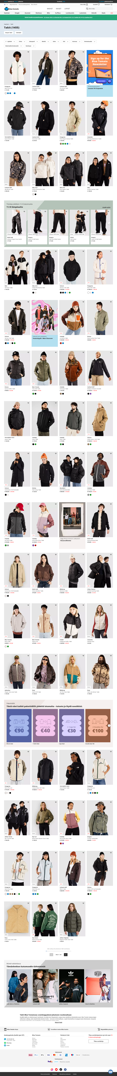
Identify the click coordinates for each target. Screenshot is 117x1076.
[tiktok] (61, 1069)
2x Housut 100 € (48, 17)
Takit (12, 24)
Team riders (35, 1042)
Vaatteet (7, 13)
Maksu (61, 1041)
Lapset (67, 9)
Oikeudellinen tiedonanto (65, 1074)
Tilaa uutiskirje (98, 1041)
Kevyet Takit (8, 32)
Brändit (94, 13)
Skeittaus (39, 13)
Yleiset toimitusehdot (45, 1074)
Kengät (17, 13)
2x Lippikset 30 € (87, 17)
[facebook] (65, 1069)
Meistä (33, 1038)
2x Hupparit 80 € (67, 17)
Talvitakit (18, 32)
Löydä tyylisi (106, 207)
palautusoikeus (106, 1)
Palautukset (63, 1044)
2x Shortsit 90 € (57, 17)
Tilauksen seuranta (64, 1046)
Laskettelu (83, 13)
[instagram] (52, 1069)
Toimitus (62, 1042)
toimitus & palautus (13, 1)
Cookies (75, 1074)
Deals (103, 13)
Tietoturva (54, 1074)
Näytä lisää (58, 1022)
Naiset (58, 9)
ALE (112, 13)
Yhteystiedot (63, 1039)
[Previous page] (51, 954)
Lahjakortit (62, 1045)
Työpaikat (34, 1041)
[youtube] (56, 1069)
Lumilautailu (70, 13)
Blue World (34, 4)
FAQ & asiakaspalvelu (24, 4)
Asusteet (27, 13)
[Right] (109, 223)
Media (33, 1045)
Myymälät (34, 1039)
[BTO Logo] (21, 9)
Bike (48, 13)
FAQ (61, 1038)
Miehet (50, 9)
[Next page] (65, 954)
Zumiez (33, 1046)
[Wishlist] (25, 211)
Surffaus (58, 13)
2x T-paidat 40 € (76, 17)
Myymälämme (13, 4)
